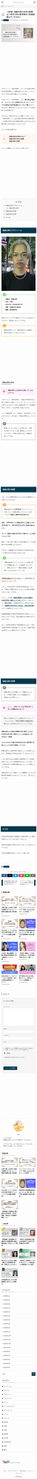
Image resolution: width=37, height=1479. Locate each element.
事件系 (6, 1422)
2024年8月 (6, 1351)
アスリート (7, 1394)
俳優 (5, 1426)
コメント (6, 1006)
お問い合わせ (23, 1470)
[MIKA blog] (18, 2)
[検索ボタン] (34, 2)
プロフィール (18, 1473)
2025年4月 (6, 1320)
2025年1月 (6, 1332)
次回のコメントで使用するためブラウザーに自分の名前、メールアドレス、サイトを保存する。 (19, 1049)
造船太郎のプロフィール (14, 205)
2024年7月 (6, 1355)
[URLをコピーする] (33, 875)
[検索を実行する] (34, 1374)
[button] (4, 875)
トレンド (6, 20)
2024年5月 (6, 1363)
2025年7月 (6, 1308)
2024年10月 (7, 1343)
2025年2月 (6, 1327)
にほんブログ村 (15, 1462)
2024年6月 (6, 1359)
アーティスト (8, 1386)
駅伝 (5, 1450)
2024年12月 (7, 1335)
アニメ (6, 1402)
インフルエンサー (9, 1406)
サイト (5, 1042)
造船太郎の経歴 (11, 211)
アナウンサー (8, 1398)
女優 (5, 1430)
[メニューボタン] (2, 2)
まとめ (8, 217)
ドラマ (6, 1414)
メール (5, 1035)
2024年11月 (7, 1339)
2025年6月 (6, 1312)
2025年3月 (6, 1324)
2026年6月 (6, 1296)
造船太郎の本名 (14, 208)
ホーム (5, 1470)
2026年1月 (6, 1300)
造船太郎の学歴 (11, 214)
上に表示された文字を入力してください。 (14, 1057)
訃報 (5, 1446)
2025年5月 (6, 1316)
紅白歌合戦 (7, 1442)
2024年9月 (6, 1347)
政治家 (6, 1434)
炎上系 (6, 1438)
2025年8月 (6, 1304)
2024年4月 (6, 1367)
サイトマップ (30, 1470)
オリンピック (8, 1410)
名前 (5, 1029)
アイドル (6, 1390)
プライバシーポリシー (13, 1470)
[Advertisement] (18, 62)
